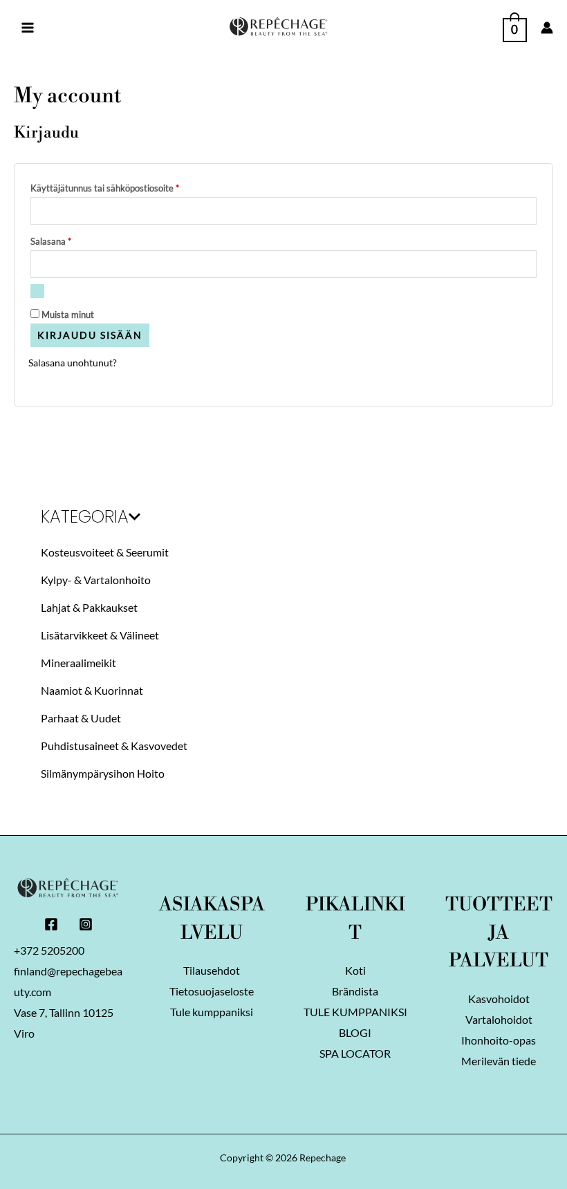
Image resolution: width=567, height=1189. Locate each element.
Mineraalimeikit (78, 662)
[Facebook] (51, 924)
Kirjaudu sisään (89, 335)
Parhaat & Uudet (81, 717)
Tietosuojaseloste (211, 991)
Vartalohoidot (498, 1019)
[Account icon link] (547, 27)
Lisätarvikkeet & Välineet (100, 635)
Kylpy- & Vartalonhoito (96, 579)
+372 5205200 (49, 950)
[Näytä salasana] (37, 291)
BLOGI (355, 1032)
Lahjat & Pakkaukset (89, 607)
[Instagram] (86, 924)
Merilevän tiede (498, 1060)
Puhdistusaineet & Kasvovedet (114, 745)
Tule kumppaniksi (211, 1011)
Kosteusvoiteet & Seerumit (105, 552)
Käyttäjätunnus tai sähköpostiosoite (124, 187)
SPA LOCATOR (355, 1053)
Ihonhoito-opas (498, 1040)
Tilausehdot (211, 970)
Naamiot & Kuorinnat (92, 690)
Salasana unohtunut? (72, 362)
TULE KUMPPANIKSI (355, 1011)
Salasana (70, 240)
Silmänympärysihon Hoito (103, 773)
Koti (355, 970)
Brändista (355, 991)
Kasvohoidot (499, 998)
